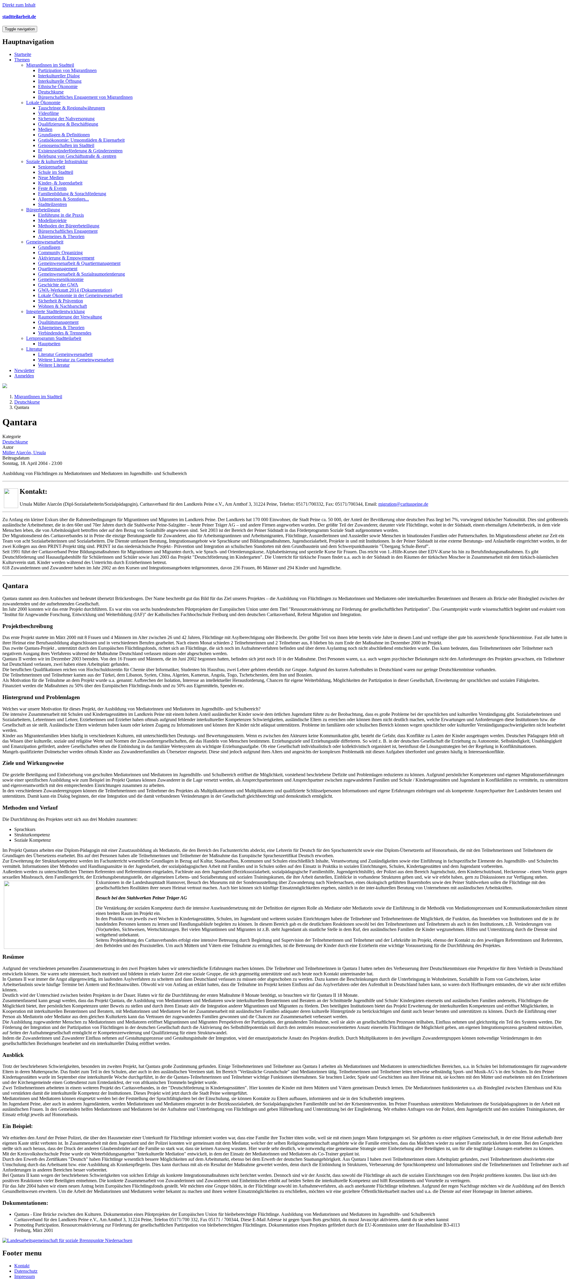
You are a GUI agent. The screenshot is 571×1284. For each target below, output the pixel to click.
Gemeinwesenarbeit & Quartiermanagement (79, 263)
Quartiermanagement (57, 268)
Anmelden (24, 375)
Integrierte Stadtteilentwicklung (55, 311)
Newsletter (24, 370)
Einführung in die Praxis (61, 215)
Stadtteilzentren (52, 204)
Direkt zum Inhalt (18, 4)
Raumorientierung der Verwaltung (70, 316)
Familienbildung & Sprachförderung (72, 193)
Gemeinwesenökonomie (61, 279)
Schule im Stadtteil (55, 172)
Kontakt (21, 1265)
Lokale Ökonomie (43, 102)
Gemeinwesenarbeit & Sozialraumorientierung (81, 274)
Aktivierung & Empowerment (66, 257)
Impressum (24, 1276)
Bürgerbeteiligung (43, 209)
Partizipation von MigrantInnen (67, 70)
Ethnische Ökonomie (58, 86)
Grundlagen (49, 247)
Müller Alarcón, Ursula (24, 452)
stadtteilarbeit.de (19, 16)
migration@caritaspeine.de (403, 504)
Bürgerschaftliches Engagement (68, 231)
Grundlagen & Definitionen (64, 134)
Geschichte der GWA (58, 284)
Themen (22, 59)
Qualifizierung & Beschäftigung (68, 123)
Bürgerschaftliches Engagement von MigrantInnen (85, 97)
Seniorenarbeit (51, 166)
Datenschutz (25, 1271)
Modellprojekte (52, 220)
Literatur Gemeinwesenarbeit (65, 354)
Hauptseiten (49, 343)
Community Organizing (60, 252)
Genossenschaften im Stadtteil (66, 145)
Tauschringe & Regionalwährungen (71, 107)
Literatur (34, 349)
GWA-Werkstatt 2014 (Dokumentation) (75, 290)
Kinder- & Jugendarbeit (60, 182)
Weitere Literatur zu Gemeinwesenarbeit (76, 359)
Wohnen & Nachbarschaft (62, 306)
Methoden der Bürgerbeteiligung (68, 225)
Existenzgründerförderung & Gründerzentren (80, 150)
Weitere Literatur (54, 365)
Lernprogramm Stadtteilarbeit (53, 338)
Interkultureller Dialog (59, 75)
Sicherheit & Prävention (60, 300)
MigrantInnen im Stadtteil (50, 65)
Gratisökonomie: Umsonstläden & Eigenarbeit (81, 140)
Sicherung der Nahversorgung (66, 118)
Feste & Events (52, 188)
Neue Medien (51, 177)
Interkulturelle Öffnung (59, 81)
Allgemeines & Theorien (61, 236)
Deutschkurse (51, 91)
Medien (45, 129)
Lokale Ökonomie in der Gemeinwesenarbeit (80, 295)
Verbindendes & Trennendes (64, 332)
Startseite (22, 54)
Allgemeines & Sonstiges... (63, 198)
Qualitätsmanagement (58, 322)
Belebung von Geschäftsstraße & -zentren (77, 156)
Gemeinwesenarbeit (44, 241)
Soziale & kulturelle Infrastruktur (57, 161)
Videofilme (48, 113)
